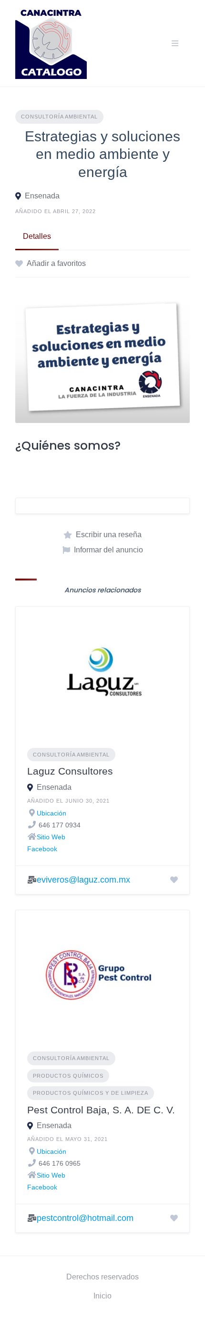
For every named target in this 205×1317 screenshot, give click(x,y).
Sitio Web (51, 837)
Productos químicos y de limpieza (90, 1093)
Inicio (102, 1296)
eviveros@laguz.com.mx (83, 880)
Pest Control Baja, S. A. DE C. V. (101, 1109)
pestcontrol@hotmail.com (85, 1218)
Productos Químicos (68, 1076)
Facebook (42, 849)
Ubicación (51, 813)
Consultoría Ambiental (59, 116)
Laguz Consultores (70, 771)
